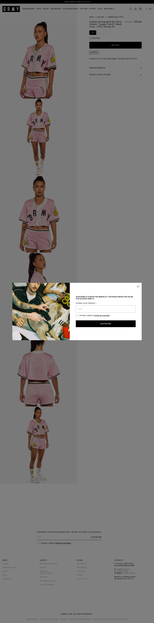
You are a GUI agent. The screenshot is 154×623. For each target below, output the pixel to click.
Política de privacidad (102, 315)
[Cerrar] (138, 286)
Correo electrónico (86, 303)
